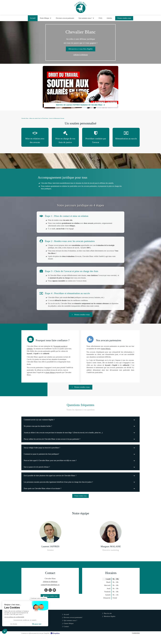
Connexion (136, 633)
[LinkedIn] (50, 590)
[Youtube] (54, 590)
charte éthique (50, 372)
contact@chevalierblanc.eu (50, 585)
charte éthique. (106, 349)
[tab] (80, 420)
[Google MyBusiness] (46, 590)
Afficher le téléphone (80, 55)
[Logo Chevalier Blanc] (80, 12)
